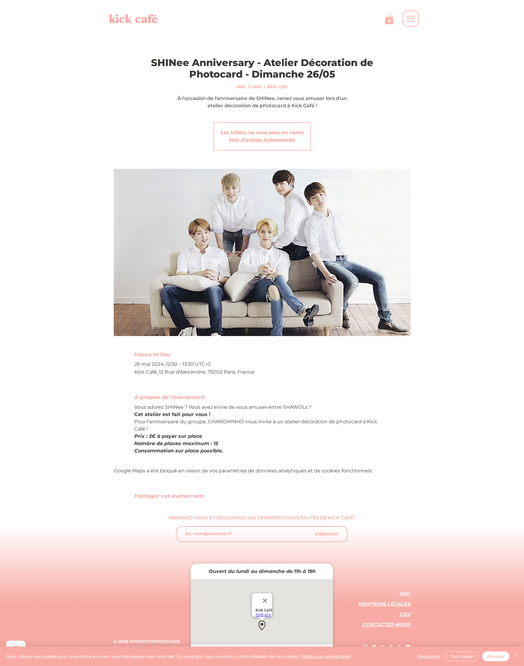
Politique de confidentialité (326, 656)
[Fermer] (516, 656)
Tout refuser (461, 656)
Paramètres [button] (429, 656)
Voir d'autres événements (262, 140)
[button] (389, 18)
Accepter (495, 656)
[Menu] (411, 19)
